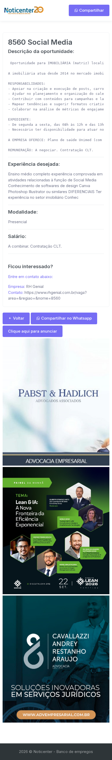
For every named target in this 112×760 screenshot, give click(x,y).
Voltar (18, 318)
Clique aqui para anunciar (32, 331)
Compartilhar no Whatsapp (66, 318)
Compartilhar (91, 10)
